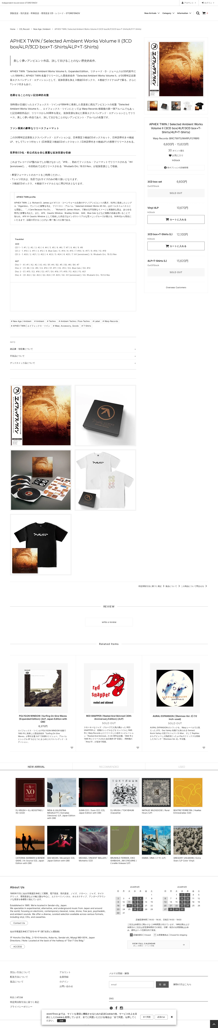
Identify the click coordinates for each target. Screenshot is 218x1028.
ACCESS (17, 946)
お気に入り (177, 155)
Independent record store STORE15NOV (19, 3)
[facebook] (116, 1009)
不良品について (17, 356)
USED (181, 766)
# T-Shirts (86, 326)
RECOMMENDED (109, 766)
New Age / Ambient (41, 29)
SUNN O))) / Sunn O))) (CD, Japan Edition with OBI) (92, 811)
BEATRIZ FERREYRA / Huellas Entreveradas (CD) (187, 811)
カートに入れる (178, 219)
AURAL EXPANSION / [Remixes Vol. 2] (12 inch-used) (175, 717)
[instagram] (121, 1009)
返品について (171, 586)
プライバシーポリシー (21, 1006)
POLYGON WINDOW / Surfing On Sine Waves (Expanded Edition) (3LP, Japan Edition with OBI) (43, 718)
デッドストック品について (22, 363)
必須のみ (161, 1017)
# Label (96, 321)
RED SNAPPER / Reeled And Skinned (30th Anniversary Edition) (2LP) (109, 717)
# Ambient (39, 321)
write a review (109, 622)
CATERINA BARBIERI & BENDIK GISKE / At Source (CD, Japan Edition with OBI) (30, 860)
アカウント (189, 3)
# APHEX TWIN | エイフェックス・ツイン (30, 326)
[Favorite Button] (71, 748)
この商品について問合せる (192, 586)
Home (12, 29)
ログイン (208, 3)
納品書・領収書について (21, 349)
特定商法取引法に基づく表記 (24, 1002)
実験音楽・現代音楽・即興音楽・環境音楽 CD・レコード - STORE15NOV (45, 13)
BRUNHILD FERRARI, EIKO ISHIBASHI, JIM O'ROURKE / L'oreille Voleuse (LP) (123, 860)
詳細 (61, 1021)
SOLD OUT (176, 193)
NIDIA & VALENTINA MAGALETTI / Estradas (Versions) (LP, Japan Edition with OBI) (61, 814)
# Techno (51, 321)
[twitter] (111, 1009)
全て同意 (147, 1017)
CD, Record (24, 29)
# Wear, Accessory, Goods (66, 326)
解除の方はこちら (182, 984)
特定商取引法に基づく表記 (150, 586)
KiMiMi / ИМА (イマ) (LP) (154, 858)
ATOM (19, 997)
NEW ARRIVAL (36, 766)
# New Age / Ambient (21, 321)
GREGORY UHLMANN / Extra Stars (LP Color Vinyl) (187, 859)
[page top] (214, 1024)
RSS (12, 997)
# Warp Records (110, 321)
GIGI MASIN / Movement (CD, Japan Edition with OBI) (61, 859)
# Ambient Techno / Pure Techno (74, 321)
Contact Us (19, 923)
